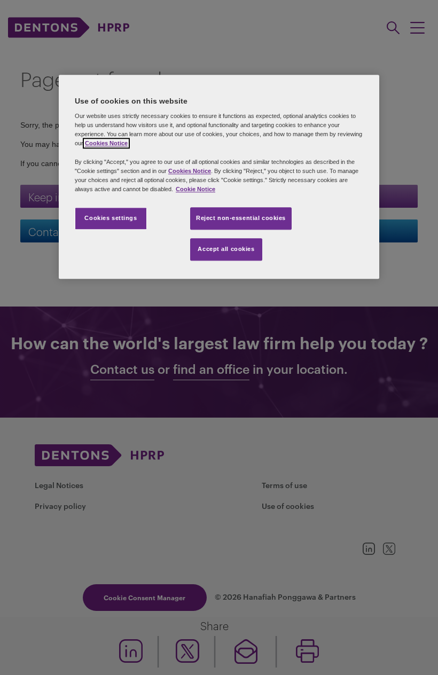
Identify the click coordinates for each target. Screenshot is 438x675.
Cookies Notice (106, 143)
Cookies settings (110, 218)
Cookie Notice (195, 189)
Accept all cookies (226, 249)
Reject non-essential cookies (241, 218)
